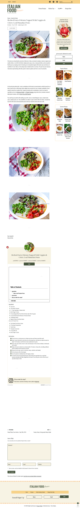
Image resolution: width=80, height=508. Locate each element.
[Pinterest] (57, 2)
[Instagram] (53, 2)
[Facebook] (50, 2)
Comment (10, 445)
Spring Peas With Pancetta (25, 94)
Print (29, 264)
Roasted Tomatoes (30, 92)
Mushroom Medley (20, 92)
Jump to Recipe (12, 28)
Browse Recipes (42, 8)
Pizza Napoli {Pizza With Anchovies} (59, 82)
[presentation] (59, 75)
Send (64, 63)
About (9, 2)
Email (24, 464)
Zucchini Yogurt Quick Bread (68, 120)
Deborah (10, 25)
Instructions (14, 295)
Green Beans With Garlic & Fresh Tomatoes (68, 136)
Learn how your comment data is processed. (32, 476)
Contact (14, 2)
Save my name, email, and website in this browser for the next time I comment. (23, 468)
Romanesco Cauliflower (68, 99)
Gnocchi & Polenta (14, 18)
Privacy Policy (39, 506)
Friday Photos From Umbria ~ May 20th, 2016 (17, 431)
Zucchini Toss (59, 135)
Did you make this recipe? (17, 297)
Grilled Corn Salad (59, 120)
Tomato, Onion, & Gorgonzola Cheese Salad (42, 431)
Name (9, 464)
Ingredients (14, 291)
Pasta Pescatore (68, 81)
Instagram (37, 381)
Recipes (9, 18)
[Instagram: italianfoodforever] (11, 380)
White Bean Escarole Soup (59, 99)
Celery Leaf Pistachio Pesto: (19, 293)
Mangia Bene (68, 8)
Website (40, 464)
